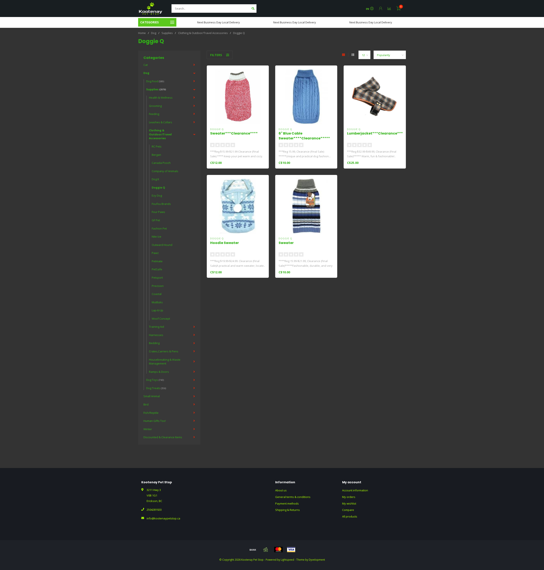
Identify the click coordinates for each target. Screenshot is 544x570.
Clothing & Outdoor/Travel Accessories (160, 134)
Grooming (155, 106)
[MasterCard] (278, 549)
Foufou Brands (161, 204)
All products (349, 516)
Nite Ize (156, 236)
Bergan (156, 155)
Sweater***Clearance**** (234, 133)
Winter (147, 429)
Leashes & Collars (160, 122)
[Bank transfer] (253, 549)
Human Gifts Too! (154, 421)
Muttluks (157, 302)
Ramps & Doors (159, 372)
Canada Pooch (161, 163)
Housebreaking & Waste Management (164, 362)
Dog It (155, 179)
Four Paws (158, 212)
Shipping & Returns (287, 510)
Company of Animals (165, 171)
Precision (158, 286)
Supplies (156, 89)
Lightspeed (287, 559)
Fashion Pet (159, 228)
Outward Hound (162, 245)
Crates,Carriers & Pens (163, 351)
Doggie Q (158, 187)
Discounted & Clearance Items (162, 437)
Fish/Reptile (151, 413)
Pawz (155, 253)
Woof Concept (161, 318)
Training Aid (156, 327)
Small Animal (151, 396)
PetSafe (157, 269)
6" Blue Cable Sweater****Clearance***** (304, 136)
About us (281, 490)
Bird (146, 404)
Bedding (154, 343)
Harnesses (156, 335)
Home (142, 33)
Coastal (157, 294)
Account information (355, 490)
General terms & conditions (292, 497)
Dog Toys (155, 380)
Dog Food (155, 81)
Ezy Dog (157, 195)
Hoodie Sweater (224, 242)
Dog (146, 73)
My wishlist (349, 503)
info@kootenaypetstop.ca (163, 518)
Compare (348, 510)
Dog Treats (156, 388)
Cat (145, 65)
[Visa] (291, 549)
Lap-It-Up (157, 310)
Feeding (154, 114)
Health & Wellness (161, 97)
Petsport (157, 277)
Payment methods (287, 503)
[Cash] (265, 549)
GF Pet (156, 220)
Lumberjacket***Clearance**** (376, 133)
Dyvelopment (317, 559)
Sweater (286, 242)
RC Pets (157, 146)
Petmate (157, 261)
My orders (348, 497)
